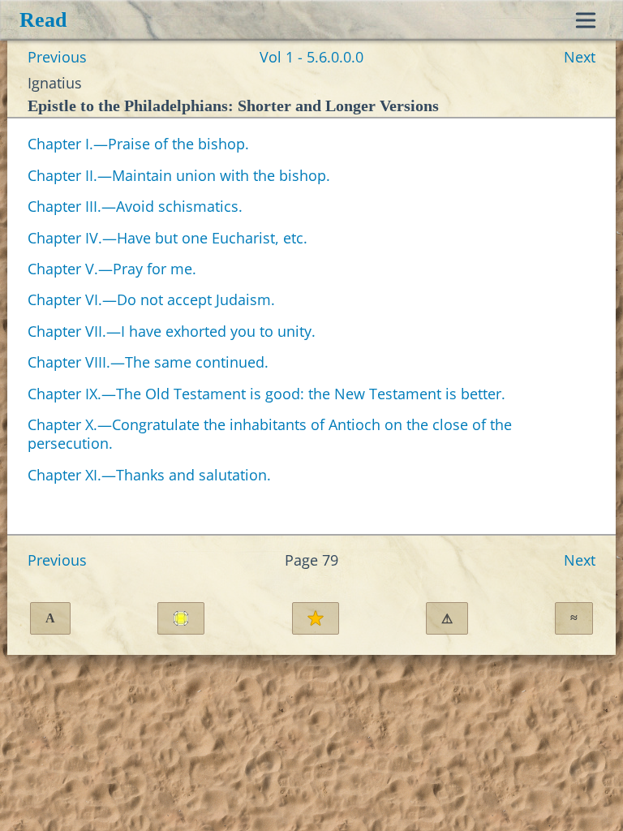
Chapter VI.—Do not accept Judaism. (151, 299)
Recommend (315, 618)
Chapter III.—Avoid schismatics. (135, 206)
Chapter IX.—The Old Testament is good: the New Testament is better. (266, 393)
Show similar (574, 618)
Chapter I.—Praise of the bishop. (138, 143)
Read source (180, 618)
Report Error (447, 619)
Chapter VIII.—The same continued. (148, 362)
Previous (57, 57)
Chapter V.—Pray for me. (112, 268)
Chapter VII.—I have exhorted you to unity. (172, 331)
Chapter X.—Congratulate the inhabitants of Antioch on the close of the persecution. (270, 434)
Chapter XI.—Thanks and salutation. (149, 474)
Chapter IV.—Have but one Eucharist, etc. (167, 238)
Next (579, 57)
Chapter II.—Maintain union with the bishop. (179, 175)
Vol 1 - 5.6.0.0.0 (311, 57)
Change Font (50, 618)
